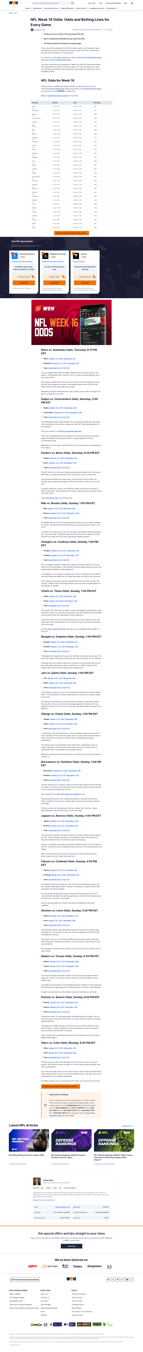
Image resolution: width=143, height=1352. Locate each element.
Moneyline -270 (70, 1048)
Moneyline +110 (73, 551)
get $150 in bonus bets (92, 89)
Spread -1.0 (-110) (57, 458)
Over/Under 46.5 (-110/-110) (58, 467)
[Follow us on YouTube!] (118, 1279)
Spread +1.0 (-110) (56, 463)
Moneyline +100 (70, 463)
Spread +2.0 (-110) (59, 551)
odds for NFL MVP (59, 629)
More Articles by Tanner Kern (43, 1200)
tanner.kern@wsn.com (62, 1207)
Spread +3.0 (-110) (58, 821)
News (101, 3)
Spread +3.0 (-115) (56, 724)
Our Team (44, 1301)
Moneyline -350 (69, 920)
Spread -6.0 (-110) (56, 1048)
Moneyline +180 (69, 678)
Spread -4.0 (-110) (56, 683)
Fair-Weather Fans (16, 1301)
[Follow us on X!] (113, 1279)
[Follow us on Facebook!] (108, 1279)
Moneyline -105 (72, 647)
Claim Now (24, 283)
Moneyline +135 (71, 724)
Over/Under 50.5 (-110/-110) (58, 651)
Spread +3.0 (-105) (56, 601)
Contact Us (45, 1297)
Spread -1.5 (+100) (58, 642)
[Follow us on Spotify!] (127, 1279)
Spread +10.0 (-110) (57, 513)
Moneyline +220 (70, 1053)
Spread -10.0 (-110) (55, 508)
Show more (126, 1126)
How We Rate (46, 1304)
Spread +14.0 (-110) (57, 961)
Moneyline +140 (72, 821)
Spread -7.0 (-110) (55, 920)
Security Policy (77, 1315)
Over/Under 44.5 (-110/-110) (59, 417)
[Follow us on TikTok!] (132, 1279)
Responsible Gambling (113, 3)
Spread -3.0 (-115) (56, 596)
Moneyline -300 (71, 408)
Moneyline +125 (73, 875)
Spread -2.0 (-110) (58, 555)
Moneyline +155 (71, 601)
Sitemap (44, 1315)
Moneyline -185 (70, 596)
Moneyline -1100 (72, 966)
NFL (16, 13)
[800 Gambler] (84, 1324)
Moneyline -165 (72, 826)
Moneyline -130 (73, 555)
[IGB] (55, 1324)
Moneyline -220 (70, 683)
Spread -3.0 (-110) (58, 826)
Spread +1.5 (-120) (58, 647)
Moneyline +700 (73, 961)
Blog (125, 3)
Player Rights (77, 1308)
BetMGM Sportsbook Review (52, 261)
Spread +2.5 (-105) (59, 875)
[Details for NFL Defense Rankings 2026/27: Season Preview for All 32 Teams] (71, 1140)
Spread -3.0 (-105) (57, 719)
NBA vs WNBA (15, 1294)
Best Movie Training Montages (21, 1304)
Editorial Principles (79, 1294)
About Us (44, 1294)
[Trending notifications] (132, 3)
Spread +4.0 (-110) (55, 678)
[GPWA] (97, 1324)
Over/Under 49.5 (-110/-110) (58, 560)
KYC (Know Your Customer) (82, 1311)
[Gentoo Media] (69, 1324)
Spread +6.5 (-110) (61, 412)
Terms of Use (77, 1301)
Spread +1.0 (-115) (59, 363)
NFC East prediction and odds (70, 431)
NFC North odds (52, 498)
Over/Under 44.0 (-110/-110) (59, 368)
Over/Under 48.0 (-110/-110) (59, 879)
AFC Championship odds (61, 60)
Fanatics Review (79, 261)
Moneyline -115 (71, 642)
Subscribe (71, 1246)
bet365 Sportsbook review (58, 96)
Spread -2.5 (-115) (57, 870)
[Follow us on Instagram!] (122, 1279)
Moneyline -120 (71, 458)
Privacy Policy (77, 1297)
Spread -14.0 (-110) (57, 966)
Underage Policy (78, 1304)
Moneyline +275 (72, 916)
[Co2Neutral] (108, 1324)
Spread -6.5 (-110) (56, 408)
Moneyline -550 (69, 508)
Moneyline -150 (71, 870)
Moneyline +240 (76, 412)
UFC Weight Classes (17, 1297)
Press (43, 1311)
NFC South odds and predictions (69, 794)
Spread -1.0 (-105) (55, 359)
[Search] (72, 3)
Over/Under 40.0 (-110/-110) (59, 688)
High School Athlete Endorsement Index (24, 1308)
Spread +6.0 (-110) (55, 1053)
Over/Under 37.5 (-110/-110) (58, 606)
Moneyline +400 (73, 513)
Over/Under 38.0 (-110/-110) (58, 971)
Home (11, 13)
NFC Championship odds (91, 57)
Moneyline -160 (71, 719)
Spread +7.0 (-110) (58, 916)
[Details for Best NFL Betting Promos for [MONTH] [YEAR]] (29, 1140)
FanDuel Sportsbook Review (22, 261)
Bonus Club (91, 3)
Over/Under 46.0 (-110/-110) (59, 780)
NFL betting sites (58, 89)
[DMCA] (36, 1324)
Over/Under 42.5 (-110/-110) (58, 518)
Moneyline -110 (69, 359)
